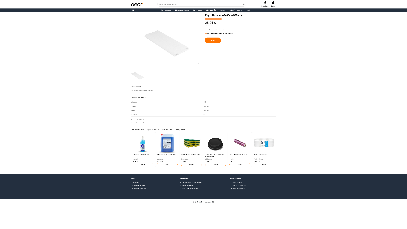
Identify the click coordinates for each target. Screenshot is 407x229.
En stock (134, 123)
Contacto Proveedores (238, 185)
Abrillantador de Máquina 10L (167, 154)
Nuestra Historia (236, 182)
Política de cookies (138, 185)
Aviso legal (135, 182)
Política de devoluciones (190, 188)
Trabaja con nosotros (238, 188)
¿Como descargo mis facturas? (192, 182)
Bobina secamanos (260, 154)
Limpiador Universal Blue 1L (142, 154)
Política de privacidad (139, 188)
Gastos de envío (187, 185)
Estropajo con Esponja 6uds (190, 154)
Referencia (135, 120)
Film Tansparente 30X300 (238, 154)
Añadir (213, 40)
